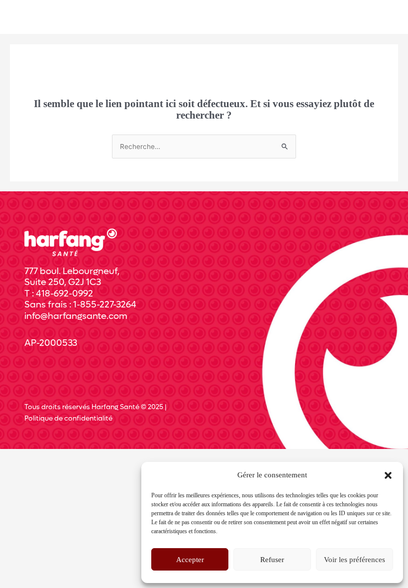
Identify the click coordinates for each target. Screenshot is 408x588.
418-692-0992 (64, 293)
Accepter (190, 560)
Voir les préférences (354, 560)
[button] (388, 475)
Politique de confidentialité (68, 418)
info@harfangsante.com (75, 316)
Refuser (272, 560)
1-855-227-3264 (104, 304)
